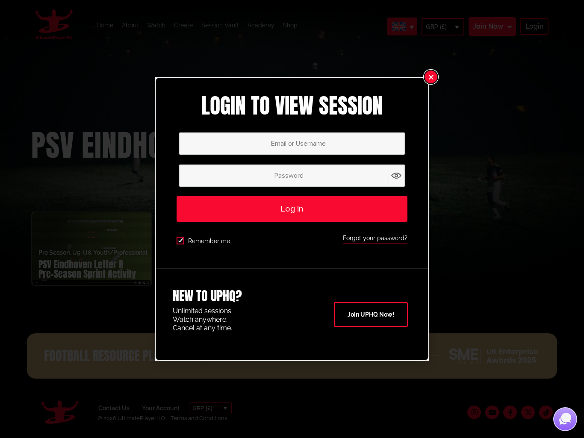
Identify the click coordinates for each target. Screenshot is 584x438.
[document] (292, 219)
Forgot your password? (375, 238)
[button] (431, 77)
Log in (292, 209)
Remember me (209, 241)
